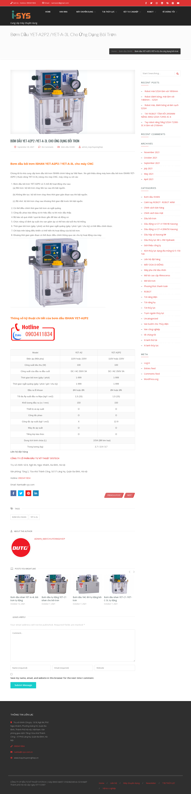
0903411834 (24, 478)
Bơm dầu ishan (19, 517)
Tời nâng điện (150, 297)
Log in (147, 363)
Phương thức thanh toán (156, 286)
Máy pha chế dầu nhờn (155, 270)
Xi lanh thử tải (150, 340)
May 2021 (149, 173)
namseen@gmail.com (60, 3)
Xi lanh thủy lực (151, 345)
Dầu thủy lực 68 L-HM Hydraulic (159, 240)
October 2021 (150, 157)
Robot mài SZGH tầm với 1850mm (161, 91)
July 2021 (148, 168)
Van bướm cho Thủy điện (156, 323)
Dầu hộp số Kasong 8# (155, 234)
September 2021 (152, 163)
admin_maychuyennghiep (49, 538)
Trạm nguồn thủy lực (154, 313)
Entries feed (149, 368)
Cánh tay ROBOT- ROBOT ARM (159, 202)
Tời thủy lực (149, 307)
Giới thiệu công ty (152, 245)
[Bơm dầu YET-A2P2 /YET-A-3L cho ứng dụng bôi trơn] (72, 102)
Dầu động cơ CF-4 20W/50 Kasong (161, 229)
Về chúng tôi (150, 334)
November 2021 (152, 152)
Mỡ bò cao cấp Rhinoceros (157, 275)
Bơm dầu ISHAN (68, 147)
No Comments (47, 147)
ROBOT (147, 291)
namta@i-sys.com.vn (23, 752)
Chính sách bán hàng (154, 207)
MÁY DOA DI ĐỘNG (153, 264)
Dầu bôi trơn (150, 218)
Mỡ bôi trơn (149, 280)
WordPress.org (151, 379)
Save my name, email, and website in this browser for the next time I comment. (52, 678)
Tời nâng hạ (149, 302)
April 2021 (149, 179)
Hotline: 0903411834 (28, 3)
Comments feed (152, 373)
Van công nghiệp (152, 329)
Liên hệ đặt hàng (152, 259)
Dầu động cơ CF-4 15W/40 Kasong (161, 223)
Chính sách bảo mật (153, 213)
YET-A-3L (34, 517)
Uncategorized (151, 318)
